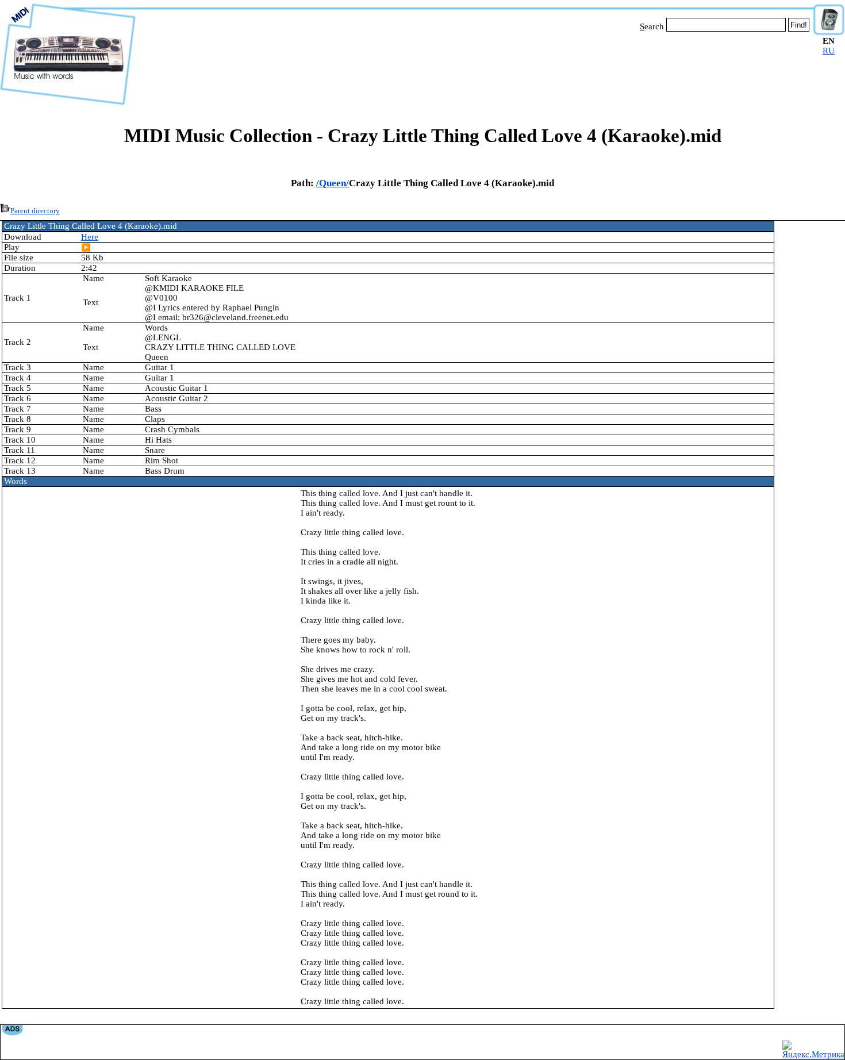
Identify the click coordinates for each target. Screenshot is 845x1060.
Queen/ (334, 183)
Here (89, 236)
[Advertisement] (474, 68)
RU (829, 50)
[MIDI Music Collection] (68, 105)
